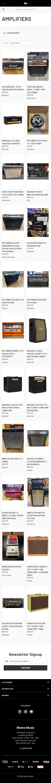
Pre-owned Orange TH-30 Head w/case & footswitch (13, 354)
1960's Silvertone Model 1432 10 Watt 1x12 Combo (13, 193)
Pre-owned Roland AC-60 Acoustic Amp (13, 301)
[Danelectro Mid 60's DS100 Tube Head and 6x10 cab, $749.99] (38, 492)
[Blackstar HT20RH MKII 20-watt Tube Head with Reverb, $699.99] (13, 603)
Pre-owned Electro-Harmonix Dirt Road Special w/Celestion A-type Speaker (12, 247)
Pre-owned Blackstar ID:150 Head (36, 301)
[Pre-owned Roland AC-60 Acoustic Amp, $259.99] (13, 279)
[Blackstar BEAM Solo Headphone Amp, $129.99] (38, 222)
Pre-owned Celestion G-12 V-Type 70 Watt (37, 142)
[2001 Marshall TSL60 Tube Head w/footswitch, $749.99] (13, 66)
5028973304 (27, 748)
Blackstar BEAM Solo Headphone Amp (36, 244)
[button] (25, 33)
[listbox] (23, 43)
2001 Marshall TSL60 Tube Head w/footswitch (13, 88)
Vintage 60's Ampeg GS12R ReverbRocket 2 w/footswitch (37, 462)
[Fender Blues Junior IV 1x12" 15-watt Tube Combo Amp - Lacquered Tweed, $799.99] (38, 546)
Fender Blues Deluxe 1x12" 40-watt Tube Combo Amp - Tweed (36, 626)
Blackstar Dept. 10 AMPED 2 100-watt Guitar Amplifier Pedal (12, 516)
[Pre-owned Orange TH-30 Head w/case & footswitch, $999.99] (13, 330)
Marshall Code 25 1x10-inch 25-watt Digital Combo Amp (12, 408)
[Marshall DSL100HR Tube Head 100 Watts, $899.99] (13, 120)
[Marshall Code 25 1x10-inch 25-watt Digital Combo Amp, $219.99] (13, 384)
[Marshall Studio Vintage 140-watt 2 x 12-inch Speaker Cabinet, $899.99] (38, 330)
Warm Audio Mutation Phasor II (11, 568)
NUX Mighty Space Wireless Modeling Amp (37, 193)
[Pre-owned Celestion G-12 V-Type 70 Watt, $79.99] (38, 120)
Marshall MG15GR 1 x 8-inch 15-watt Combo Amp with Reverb (38, 408)
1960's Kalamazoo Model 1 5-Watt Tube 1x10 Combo (36, 90)
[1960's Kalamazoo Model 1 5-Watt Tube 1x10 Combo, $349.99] (38, 66)
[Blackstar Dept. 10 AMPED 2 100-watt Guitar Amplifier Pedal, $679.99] (13, 492)
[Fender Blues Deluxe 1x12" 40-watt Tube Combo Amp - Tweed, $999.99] (38, 603)
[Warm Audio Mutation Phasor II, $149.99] (13, 546)
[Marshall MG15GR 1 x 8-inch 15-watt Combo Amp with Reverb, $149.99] (38, 384)
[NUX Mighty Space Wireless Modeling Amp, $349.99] (38, 171)
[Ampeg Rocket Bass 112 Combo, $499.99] (13, 438)
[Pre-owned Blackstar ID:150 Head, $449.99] (38, 279)
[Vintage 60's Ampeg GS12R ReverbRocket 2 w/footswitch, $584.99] (38, 438)
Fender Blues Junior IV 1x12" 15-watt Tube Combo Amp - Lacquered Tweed (37, 571)
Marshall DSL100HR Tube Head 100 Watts (11, 142)
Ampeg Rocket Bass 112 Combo (12, 460)
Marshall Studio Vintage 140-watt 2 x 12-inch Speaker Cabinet (37, 354)
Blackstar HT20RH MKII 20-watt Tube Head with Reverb (12, 626)
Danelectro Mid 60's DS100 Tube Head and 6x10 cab (36, 516)
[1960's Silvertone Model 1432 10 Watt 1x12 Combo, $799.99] (13, 171)
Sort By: (6, 43)
